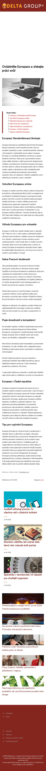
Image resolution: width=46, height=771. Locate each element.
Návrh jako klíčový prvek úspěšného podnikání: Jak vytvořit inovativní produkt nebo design (23, 691)
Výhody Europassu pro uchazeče (21, 121)
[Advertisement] (23, 35)
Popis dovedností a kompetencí (21, 126)
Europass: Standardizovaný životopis (23, 115)
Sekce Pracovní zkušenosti (19, 124)
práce (42, 480)
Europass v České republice (19, 129)
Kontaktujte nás (24, 472)
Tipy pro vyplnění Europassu (20, 132)
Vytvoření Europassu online (19, 118)
